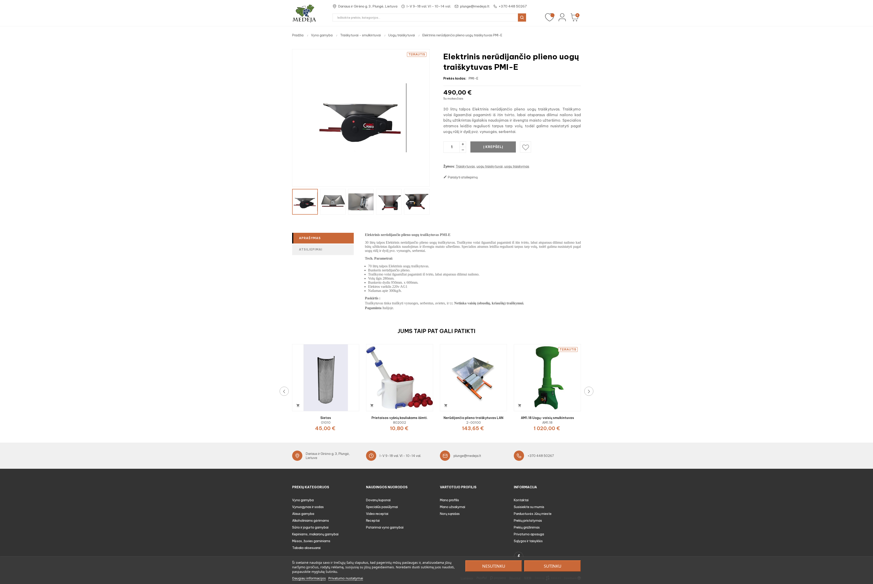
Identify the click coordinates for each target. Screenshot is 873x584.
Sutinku (552, 566)
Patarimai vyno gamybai (385, 527)
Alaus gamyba (303, 514)
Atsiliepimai (310, 249)
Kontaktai (521, 500)
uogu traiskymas (516, 166)
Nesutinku (493, 566)
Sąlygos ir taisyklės (528, 541)
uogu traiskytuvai (490, 166)
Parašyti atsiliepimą (460, 177)
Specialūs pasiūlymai (382, 507)
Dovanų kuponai (378, 500)
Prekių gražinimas (527, 527)
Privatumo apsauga (529, 534)
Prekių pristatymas (528, 521)
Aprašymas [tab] (310, 238)
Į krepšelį (493, 147)
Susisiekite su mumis (529, 507)
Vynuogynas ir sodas (308, 507)
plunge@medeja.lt (474, 6)
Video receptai (377, 514)
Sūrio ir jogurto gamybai (310, 527)
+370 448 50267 (513, 6)
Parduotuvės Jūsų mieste (533, 514)
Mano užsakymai (452, 507)
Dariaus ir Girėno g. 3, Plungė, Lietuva (367, 6)
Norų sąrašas (450, 514)
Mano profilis (449, 500)
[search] (522, 17)
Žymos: (449, 166)
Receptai (373, 521)
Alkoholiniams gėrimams (310, 521)
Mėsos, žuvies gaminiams (311, 541)
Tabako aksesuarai (306, 548)
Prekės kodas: (454, 78)
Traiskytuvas (465, 166)
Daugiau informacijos (309, 578)
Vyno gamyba (303, 500)
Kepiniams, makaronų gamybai (315, 534)
